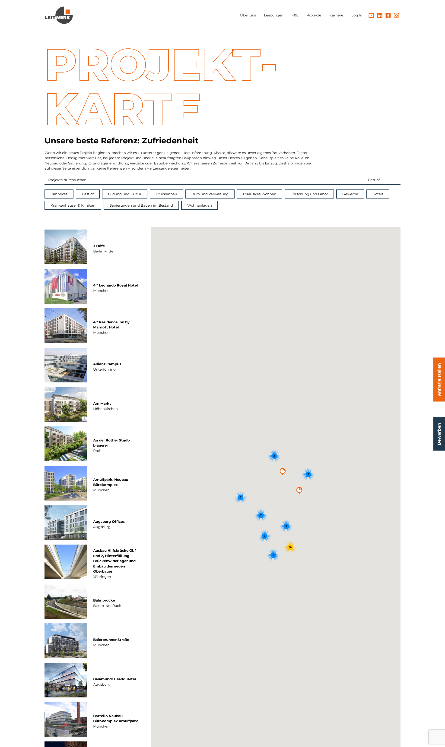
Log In (356, 15)
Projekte (314, 15)
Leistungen (273, 15)
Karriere (336, 15)
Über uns (248, 15)
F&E (295, 15)
